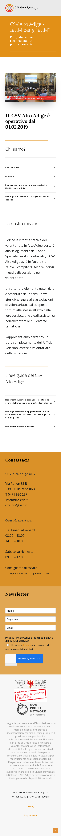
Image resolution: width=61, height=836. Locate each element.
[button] (54, 8)
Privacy (27, 645)
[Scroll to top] (55, 830)
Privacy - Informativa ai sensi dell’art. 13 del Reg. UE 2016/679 (29, 639)
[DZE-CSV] (21, 8)
